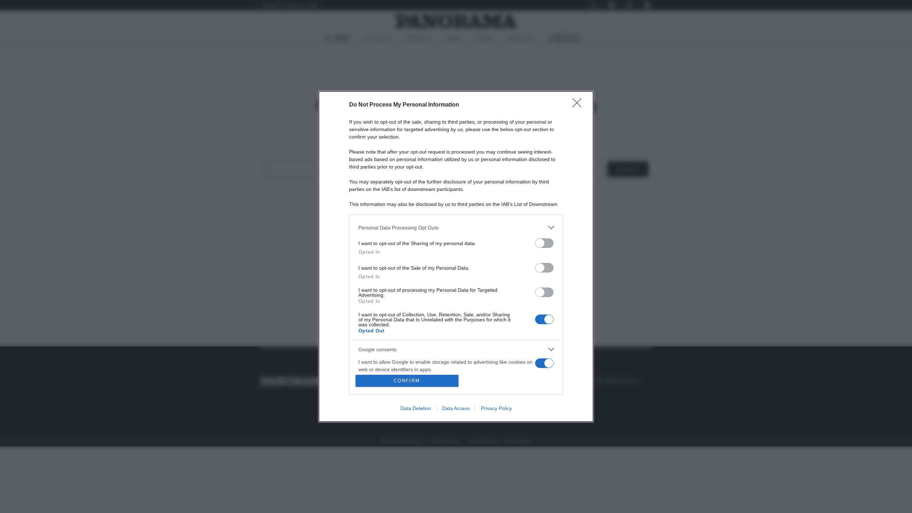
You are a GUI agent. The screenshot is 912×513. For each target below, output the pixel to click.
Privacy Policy (496, 408)
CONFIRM (407, 380)
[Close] (579, 105)
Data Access (456, 408)
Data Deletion (415, 408)
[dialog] (456, 256)
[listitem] (456, 227)
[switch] (544, 243)
